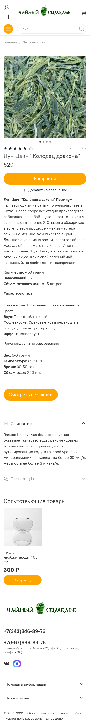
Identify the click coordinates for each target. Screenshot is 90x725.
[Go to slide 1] (40, 142)
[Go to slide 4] (50, 142)
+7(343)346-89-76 (25, 631)
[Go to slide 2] (43, 142)
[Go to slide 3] (47, 142)
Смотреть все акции (31, 394)
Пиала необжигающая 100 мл (21, 557)
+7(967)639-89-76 (25, 642)
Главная (10, 42)
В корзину (22, 579)
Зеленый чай (34, 42)
